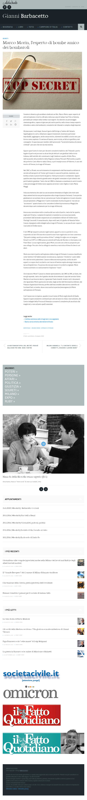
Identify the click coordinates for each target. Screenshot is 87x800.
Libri (20, 27)
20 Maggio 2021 (8, 644)
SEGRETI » (12, 390)
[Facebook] (9, 7)
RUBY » (10, 401)
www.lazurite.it (24, 770)
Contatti (68, 27)
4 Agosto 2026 (8, 596)
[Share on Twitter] (11, 121)
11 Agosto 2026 (8, 575)
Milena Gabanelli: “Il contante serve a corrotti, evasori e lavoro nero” (62, 347)
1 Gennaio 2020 (8, 635)
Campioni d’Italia (49, 27)
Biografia (8, 27)
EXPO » (10, 397)
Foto (31, 27)
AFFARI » (11, 379)
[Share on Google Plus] (15, 121)
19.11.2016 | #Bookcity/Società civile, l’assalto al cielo (25, 530)
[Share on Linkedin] (11, 124)
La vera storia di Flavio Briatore (16, 619)
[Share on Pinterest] (6, 124)
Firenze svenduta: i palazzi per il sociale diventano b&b (26, 593)
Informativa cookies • (12, 789)
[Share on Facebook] (6, 121)
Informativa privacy (23, 789)
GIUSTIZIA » (13, 386)
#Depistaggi (27, 328)
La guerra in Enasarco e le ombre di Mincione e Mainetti (27, 652)
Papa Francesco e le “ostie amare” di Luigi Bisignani (25, 642)
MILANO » (12, 394)
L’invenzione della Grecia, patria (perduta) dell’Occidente (27, 583)
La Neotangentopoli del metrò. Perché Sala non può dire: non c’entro (22, 347)
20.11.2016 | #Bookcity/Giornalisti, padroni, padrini (24, 523)
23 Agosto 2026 (8, 566)
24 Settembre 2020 (9, 654)
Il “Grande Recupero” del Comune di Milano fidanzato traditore (30, 573)
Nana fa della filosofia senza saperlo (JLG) (25, 477)
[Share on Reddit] (15, 124)
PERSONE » (12, 375)
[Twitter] (5, 7)
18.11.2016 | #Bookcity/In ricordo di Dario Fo (21, 538)
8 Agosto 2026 (8, 586)
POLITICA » (13, 383)
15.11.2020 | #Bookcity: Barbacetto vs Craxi (21, 508)
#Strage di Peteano (47, 328)
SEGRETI (5, 38)
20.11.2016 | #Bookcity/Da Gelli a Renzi (19, 516)
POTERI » (11, 371)
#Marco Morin (36, 328)
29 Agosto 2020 (8, 622)
